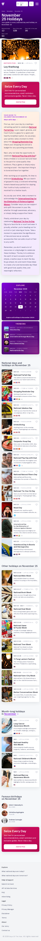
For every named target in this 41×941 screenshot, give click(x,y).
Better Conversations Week (26, 692)
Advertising (6, 897)
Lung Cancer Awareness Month (21, 725)
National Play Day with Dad (23, 156)
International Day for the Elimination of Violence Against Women (20, 201)
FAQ (3, 892)
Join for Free (20, 102)
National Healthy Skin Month (21, 743)
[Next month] (36, 289)
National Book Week (22, 592)
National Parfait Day (22, 375)
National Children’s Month (25, 758)
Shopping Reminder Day (22, 142)
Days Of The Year (15, 936)
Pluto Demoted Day (17, 343)
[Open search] (31, 4)
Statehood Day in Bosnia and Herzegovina (24, 545)
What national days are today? (13, 871)
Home (3, 11)
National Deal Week (22, 609)
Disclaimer (6, 913)
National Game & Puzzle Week (20, 626)
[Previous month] (4, 289)
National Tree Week (22, 644)
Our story (5, 926)
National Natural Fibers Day (25, 474)
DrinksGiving (17, 179)
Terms (4, 918)
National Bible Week (22, 576)
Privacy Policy (7, 905)
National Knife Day (17, 350)
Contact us (6, 930)
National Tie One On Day (24, 221)
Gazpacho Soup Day (22, 441)
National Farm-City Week (24, 676)
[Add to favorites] (35, 63)
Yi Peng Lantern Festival (24, 659)
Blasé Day (18, 508)
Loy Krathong (11, 66)
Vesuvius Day (15, 330)
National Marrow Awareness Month (21, 776)
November (10, 11)
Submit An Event (8, 884)
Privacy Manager (8, 909)
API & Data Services (9, 888)
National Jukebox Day (23, 408)
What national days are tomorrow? (15, 876)
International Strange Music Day (22, 337)
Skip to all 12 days (10, 119)
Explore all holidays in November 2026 (20, 317)
